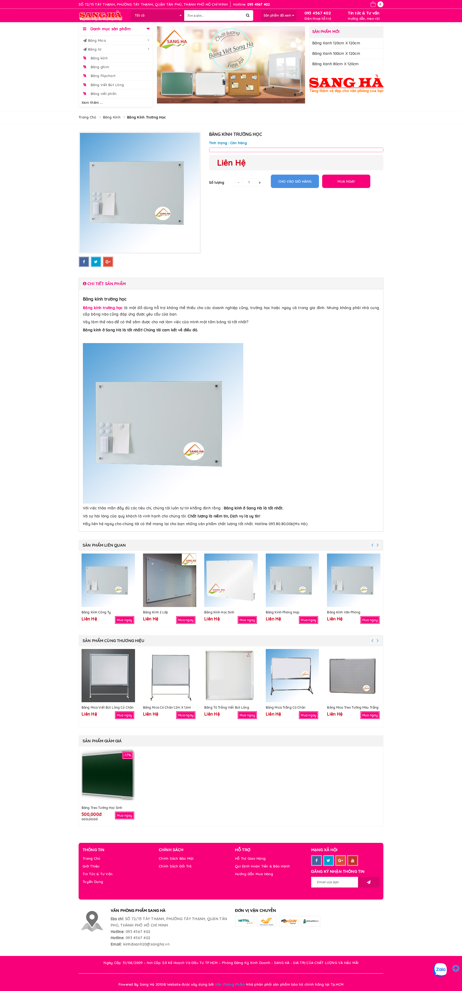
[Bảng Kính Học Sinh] (231, 580)
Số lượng (216, 182)
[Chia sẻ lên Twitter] (96, 261)
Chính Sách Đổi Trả (175, 866)
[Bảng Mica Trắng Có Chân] (292, 675)
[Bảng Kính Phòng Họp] (292, 580)
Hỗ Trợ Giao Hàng (250, 858)
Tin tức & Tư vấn (363, 13)
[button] (231, 283)
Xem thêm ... (92, 102)
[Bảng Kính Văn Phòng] (353, 580)
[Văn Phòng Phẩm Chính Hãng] (346, 83)
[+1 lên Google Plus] (108, 261)
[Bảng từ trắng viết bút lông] (231, 675)
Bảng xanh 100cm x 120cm (336, 53)
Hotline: (117, 931)
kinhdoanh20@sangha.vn (146, 944)
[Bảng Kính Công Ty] (108, 580)
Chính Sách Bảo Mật (176, 858)
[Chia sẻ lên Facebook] (84, 261)
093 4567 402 (318, 13)
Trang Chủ (91, 858)
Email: (116, 944)
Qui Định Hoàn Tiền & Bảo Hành (262, 866)
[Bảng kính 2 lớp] (170, 580)
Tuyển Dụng (93, 881)
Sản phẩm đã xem (278, 15)
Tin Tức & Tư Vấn (98, 874)
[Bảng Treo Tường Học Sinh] (108, 776)
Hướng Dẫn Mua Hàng (254, 874)
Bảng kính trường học (103, 307)
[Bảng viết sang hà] (231, 64)
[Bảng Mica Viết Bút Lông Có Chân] (108, 675)
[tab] (231, 283)
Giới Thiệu (91, 866)
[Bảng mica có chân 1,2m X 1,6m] (170, 675)
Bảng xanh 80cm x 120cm (335, 64)
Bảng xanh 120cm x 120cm (336, 43)
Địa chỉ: (117, 918)
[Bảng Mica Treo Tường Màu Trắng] (353, 675)
